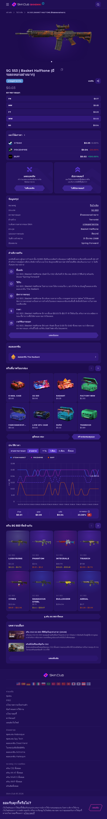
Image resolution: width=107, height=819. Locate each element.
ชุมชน (9, 696)
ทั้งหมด (71, 451)
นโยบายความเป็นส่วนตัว (16, 705)
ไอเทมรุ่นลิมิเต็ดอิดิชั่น (15, 747)
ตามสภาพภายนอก (18, 451)
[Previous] (91, 368)
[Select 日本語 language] (73, 684)
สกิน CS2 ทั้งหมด (13, 768)
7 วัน (44, 451)
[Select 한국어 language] (78, 684)
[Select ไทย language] (83, 684)
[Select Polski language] (43, 684)
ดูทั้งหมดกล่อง (38, 437)
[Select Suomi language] (88, 684)
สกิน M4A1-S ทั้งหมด (15, 777)
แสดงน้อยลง (53, 335)
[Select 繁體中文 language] (68, 684)
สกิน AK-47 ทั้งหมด (14, 772)
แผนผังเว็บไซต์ (12, 722)
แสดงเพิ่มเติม (53, 658)
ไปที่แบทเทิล (29, 188)
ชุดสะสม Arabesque (15, 734)
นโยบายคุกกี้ (11, 713)
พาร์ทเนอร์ (10, 718)
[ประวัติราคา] (24, 135)
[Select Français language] (33, 684)
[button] (17, 550)
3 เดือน (62, 451)
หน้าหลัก (9, 12)
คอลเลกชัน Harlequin (15, 756)
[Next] (98, 368)
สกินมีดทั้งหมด (12, 786)
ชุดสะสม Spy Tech (14, 739)
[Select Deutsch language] (28, 684)
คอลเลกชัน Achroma (15, 752)
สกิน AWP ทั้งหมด (14, 781)
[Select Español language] (23, 684)
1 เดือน (52, 451)
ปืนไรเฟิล (19, 12)
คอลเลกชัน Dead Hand (16, 743)
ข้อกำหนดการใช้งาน (15, 709)
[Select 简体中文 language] (63, 684)
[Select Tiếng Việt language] (58, 684)
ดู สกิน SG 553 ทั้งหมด (53, 616)
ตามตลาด (33, 451)
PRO (8, 700)
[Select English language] (18, 684)
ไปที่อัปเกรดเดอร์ (77, 188)
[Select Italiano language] (38, 684)
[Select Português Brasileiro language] (48, 684)
